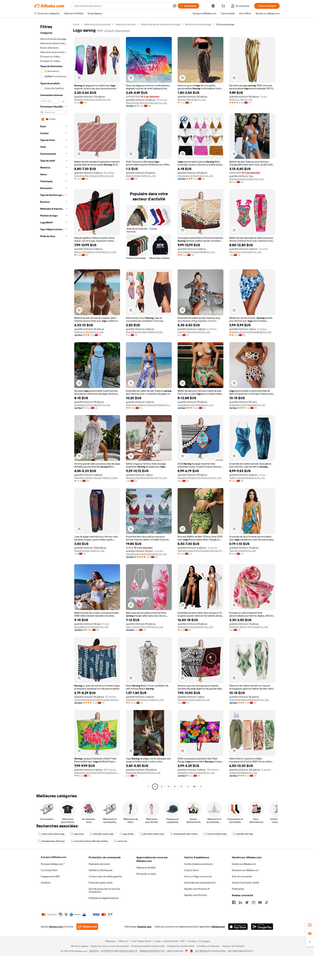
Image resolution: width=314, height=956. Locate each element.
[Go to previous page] (148, 786)
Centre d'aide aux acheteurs (198, 864)
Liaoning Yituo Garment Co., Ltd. (194, 332)
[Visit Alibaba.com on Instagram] (253, 902)
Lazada (157, 941)
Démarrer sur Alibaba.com (245, 870)
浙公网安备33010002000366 (210, 951)
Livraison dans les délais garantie (105, 876)
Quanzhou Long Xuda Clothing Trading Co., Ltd (97, 772)
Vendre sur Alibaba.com (244, 864)
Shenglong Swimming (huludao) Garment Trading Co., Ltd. (200, 550)
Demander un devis (146, 873)
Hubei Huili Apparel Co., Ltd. (243, 772)
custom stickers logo (217, 834)
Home (76, 24)
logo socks (79, 834)
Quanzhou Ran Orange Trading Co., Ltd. (94, 175)
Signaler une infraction (195, 895)
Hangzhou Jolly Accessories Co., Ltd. (196, 772)
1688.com (123, 941)
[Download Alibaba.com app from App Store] (238, 926)
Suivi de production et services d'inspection (104, 890)
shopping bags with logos (53, 841)
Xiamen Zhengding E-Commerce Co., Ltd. (95, 252)
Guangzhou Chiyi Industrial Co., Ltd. (92, 405)
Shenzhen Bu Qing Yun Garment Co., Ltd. (146, 103)
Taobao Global (170, 941)
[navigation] (52, 406)
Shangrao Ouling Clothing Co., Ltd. (246, 179)
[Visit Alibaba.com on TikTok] (267, 902)
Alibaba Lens (56, 926)
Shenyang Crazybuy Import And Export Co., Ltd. (149, 405)
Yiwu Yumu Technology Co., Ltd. (245, 252)
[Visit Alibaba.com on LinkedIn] (240, 902)
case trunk (122, 841)
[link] (309, 925)
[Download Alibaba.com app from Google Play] (262, 926)
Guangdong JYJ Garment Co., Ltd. (91, 627)
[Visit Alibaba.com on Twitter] (247, 902)
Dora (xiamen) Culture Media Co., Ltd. (196, 252)
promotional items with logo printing (91, 841)
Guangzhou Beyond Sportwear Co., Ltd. (249, 699)
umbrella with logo (244, 834)
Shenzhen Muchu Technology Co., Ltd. (248, 627)
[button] (174, 6)
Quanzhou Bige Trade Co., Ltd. (89, 550)
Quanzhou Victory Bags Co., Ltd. (194, 699)
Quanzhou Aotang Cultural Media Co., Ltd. (250, 332)
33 (194, 786)
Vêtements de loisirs (125, 24)
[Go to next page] (201, 786)
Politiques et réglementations (104, 898)
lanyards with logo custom (186, 834)
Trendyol (191, 941)
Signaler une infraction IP (197, 889)
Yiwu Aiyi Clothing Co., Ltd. (242, 550)
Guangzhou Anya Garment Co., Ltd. (195, 627)
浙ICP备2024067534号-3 (240, 951)
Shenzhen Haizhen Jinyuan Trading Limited (96, 477)
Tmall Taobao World (141, 941)
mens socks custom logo (53, 834)
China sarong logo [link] (225, 24)
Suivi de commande (242, 876)
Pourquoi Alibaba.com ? (53, 864)
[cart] (223, 6)
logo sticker (128, 834)
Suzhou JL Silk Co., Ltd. (240, 99)
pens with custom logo (153, 834)
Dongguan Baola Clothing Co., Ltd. (143, 772)
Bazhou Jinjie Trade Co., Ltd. (192, 99)
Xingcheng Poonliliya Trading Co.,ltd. (144, 332)
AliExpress (110, 941)
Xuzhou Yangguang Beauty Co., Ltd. (247, 477)
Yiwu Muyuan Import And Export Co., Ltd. (146, 554)
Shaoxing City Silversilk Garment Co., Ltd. (146, 477)
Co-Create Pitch (49, 870)
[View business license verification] (186, 951)
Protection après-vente (101, 882)
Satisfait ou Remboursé (100, 870)
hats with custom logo (103, 834)
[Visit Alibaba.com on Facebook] (234, 902)
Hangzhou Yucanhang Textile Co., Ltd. (145, 699)
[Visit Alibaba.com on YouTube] (260, 902)
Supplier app (144, 926)
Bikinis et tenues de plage (198, 24)
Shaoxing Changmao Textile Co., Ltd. (92, 99)
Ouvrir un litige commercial (197, 876)
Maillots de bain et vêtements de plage (160, 24)
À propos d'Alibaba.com (53, 857)
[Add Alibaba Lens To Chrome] (87, 926)
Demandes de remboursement (200, 882)
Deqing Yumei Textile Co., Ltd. (141, 175)
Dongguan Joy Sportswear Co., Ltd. (195, 175)
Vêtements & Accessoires (97, 24)
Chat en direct (191, 870)
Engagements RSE (50, 876)
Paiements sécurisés (99, 864)
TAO (182, 941)
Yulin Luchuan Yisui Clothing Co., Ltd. (144, 627)
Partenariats (238, 889)
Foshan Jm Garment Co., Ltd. (89, 332)
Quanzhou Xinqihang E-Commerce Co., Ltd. (199, 477)
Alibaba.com (218, 926)
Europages (204, 941)
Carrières (45, 882)
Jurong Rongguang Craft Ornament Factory (96, 699)
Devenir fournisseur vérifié (245, 882)
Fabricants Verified (145, 867)
